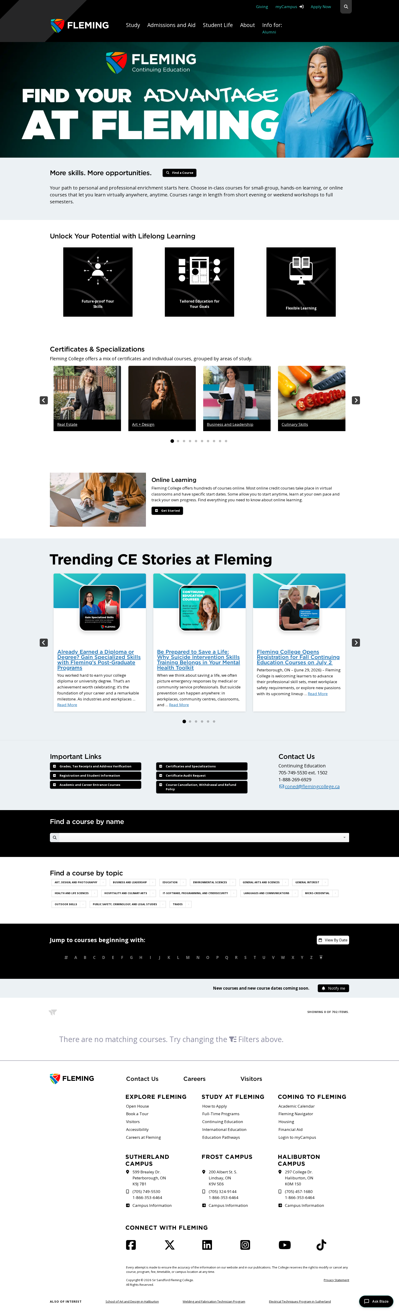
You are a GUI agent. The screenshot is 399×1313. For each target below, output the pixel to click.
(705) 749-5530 (146, 1191)
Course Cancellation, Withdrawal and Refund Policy (201, 787)
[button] (346, 7)
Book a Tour (137, 1113)
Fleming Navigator (295, 1113)
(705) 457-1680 (299, 1191)
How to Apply (214, 1106)
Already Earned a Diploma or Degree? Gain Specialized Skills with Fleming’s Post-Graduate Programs (99, 659)
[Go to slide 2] (178, 441)
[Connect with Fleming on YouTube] (286, 1247)
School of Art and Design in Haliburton (132, 1301)
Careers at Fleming (143, 1137)
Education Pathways (221, 1137)
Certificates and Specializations (191, 766)
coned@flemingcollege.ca (312, 786)
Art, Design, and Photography (76, 882)
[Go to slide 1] (172, 441)
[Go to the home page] (80, 26)
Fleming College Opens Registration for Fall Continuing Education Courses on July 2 (298, 657)
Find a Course (182, 173)
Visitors (251, 1078)
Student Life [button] (218, 25)
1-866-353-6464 (147, 1197)
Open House (137, 1106)
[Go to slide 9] (220, 441)
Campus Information (152, 1205)
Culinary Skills (295, 424)
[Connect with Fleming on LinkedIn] (208, 1247)
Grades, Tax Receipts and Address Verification (95, 766)
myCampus (286, 6)
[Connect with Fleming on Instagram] (246, 1247)
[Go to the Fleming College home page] (85, 1079)
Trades (178, 904)
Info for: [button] (272, 28)
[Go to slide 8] (214, 441)
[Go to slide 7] (208, 441)
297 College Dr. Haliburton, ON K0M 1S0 (299, 1178)
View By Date (336, 940)
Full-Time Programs (220, 1113)
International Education (224, 1129)
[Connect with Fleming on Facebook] (132, 1247)
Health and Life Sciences (72, 893)
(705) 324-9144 (222, 1191)
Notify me (336, 988)
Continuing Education (222, 1121)
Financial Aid (290, 1129)
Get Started (170, 510)
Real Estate (67, 424)
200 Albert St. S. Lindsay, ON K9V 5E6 (223, 1178)
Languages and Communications (266, 893)
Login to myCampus (297, 1137)
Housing (286, 1121)
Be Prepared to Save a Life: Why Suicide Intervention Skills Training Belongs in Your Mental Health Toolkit (198, 659)
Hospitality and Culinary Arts (125, 893)
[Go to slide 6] (202, 441)
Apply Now (321, 6)
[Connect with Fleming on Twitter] (171, 1247)
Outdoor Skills (66, 904)
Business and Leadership (230, 424)
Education (170, 882)
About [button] (247, 25)
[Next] (355, 400)
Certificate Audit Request (186, 775)
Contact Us (142, 1078)
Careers (209, 1078)
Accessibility (137, 1129)
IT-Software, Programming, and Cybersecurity (195, 893)
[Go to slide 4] (190, 441)
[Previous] (43, 400)
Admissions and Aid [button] (171, 25)
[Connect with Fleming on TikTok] (323, 1247)
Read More (67, 704)
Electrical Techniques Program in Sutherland (300, 1301)
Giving (262, 6)
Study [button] (133, 25)
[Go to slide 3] (184, 441)
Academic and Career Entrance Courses (90, 785)
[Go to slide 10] (226, 441)
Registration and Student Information (90, 775)
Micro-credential (317, 893)
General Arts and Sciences (261, 882)
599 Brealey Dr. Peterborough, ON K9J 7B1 (149, 1178)
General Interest (307, 882)
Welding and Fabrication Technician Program (214, 1301)
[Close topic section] (103, 882)
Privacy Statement (336, 1280)
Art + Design (143, 424)
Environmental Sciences (210, 882)
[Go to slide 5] (196, 441)
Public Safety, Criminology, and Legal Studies (125, 904)
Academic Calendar (296, 1106)
